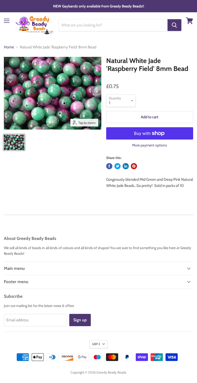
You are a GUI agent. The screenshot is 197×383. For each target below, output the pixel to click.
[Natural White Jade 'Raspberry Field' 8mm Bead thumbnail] (14, 142)
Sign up (80, 319)
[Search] (174, 25)
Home (9, 47)
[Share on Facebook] (109, 166)
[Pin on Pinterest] (134, 166)
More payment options (149, 145)
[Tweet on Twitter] (117, 166)
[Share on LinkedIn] (126, 166)
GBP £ (96, 344)
